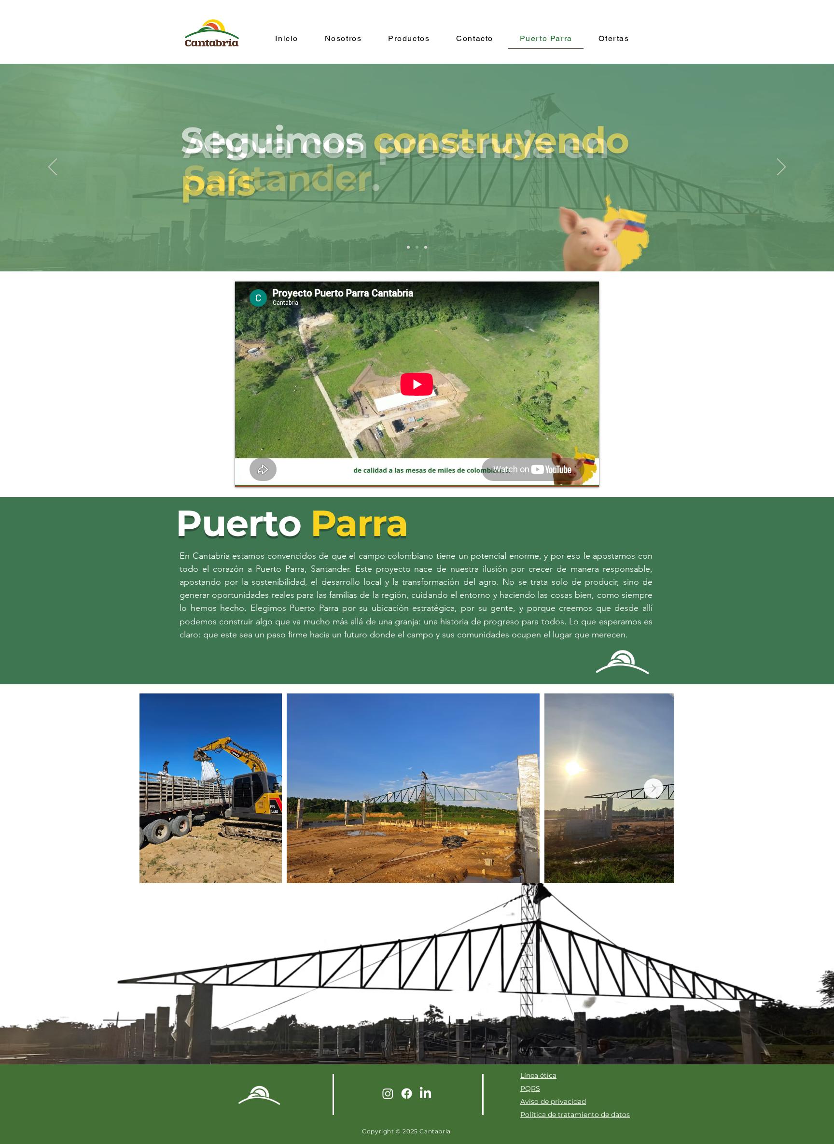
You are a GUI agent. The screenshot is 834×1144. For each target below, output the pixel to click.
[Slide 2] (417, 247)
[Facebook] (407, 1094)
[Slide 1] (408, 247)
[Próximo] (781, 167)
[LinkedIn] (425, 1094)
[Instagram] (388, 1094)
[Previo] (52, 167)
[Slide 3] (425, 247)
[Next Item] (653, 788)
